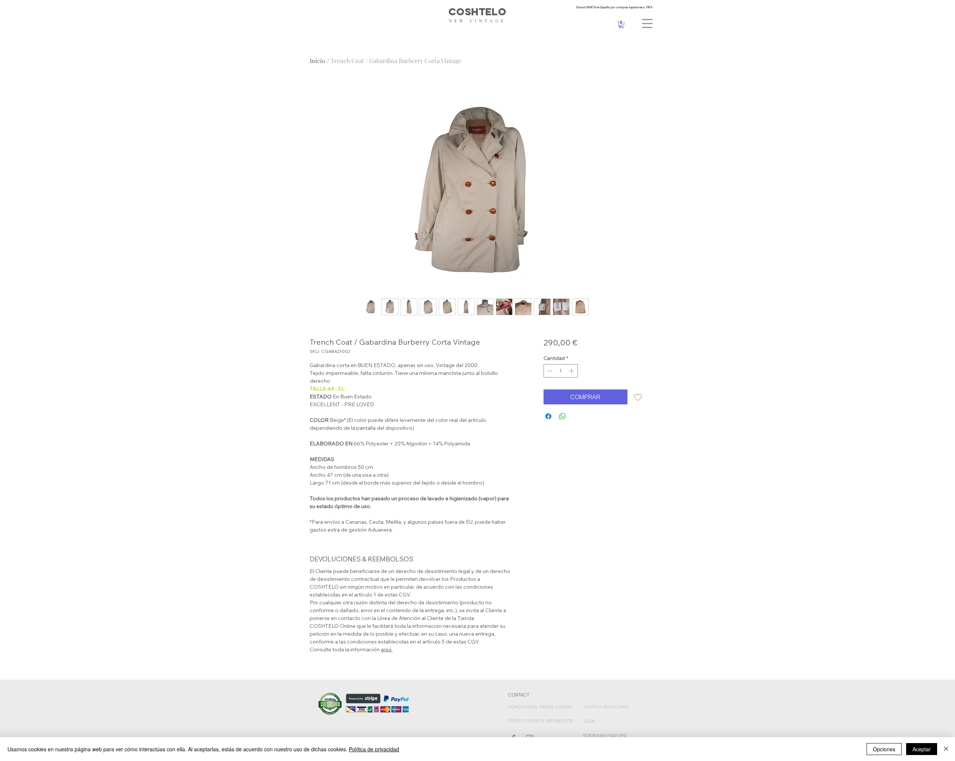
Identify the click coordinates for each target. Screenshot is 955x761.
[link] (621, 24)
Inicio (317, 61)
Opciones (884, 749)
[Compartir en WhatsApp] (562, 416)
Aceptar (921, 749)
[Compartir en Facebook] (548, 416)
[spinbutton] (560, 370)
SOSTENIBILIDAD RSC (605, 736)
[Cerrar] (946, 749)
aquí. (386, 649)
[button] (647, 23)
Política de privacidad (374, 749)
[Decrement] (549, 370)
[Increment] (572, 370)
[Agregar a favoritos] (637, 396)
